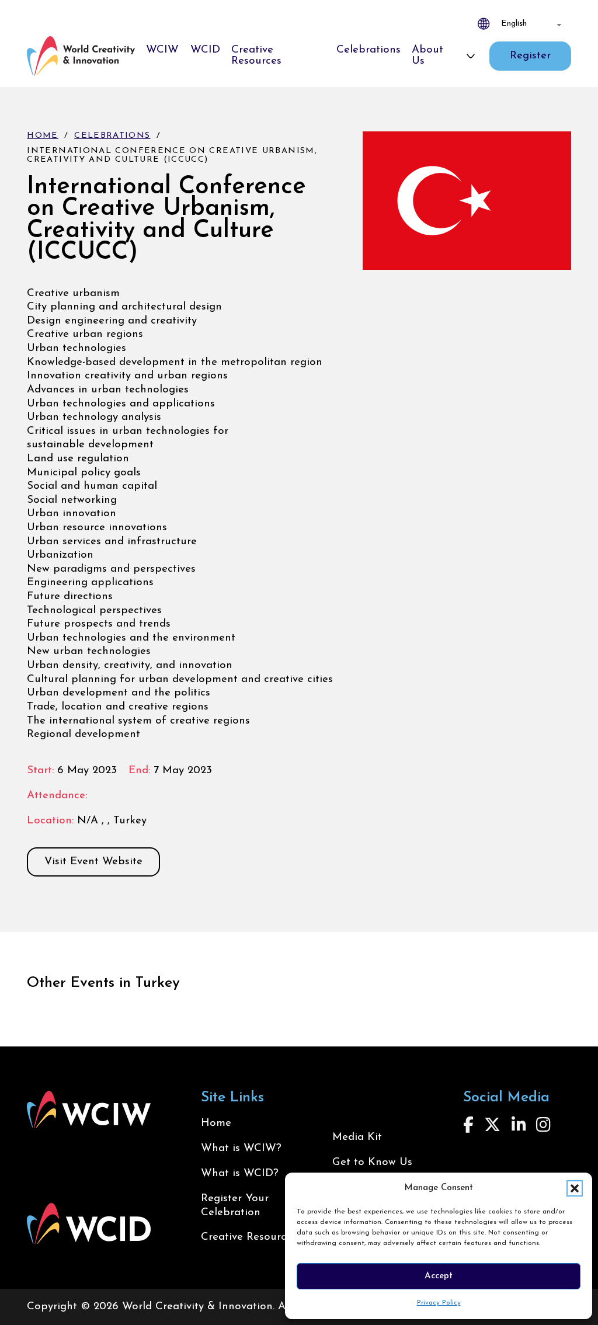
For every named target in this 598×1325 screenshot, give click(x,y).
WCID (205, 49)
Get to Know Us (372, 1162)
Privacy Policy (439, 1302)
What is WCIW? (241, 1148)
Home (42, 135)
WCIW (162, 49)
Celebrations (368, 49)
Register (530, 55)
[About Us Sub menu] (471, 56)
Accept (439, 1276)
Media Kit (357, 1137)
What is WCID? (240, 1173)
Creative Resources (256, 55)
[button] (574, 1188)
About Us (427, 55)
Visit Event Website (93, 861)
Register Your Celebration (235, 1205)
